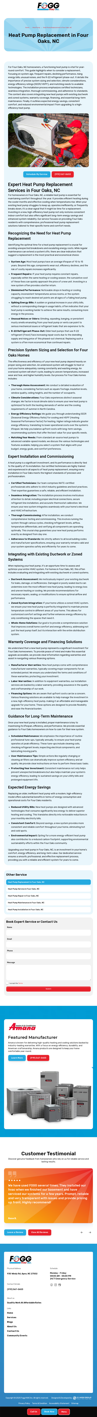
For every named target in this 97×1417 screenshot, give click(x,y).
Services (11, 1317)
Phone (10, 951)
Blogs (10, 1322)
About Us (12, 1326)
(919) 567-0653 (15, 1289)
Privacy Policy (24, 1403)
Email (9, 939)
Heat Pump (36, 27)
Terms (20, 983)
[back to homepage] (48, 6)
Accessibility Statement (59, 1403)
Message (11, 962)
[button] (64, 1412)
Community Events (17, 1335)
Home (27, 27)
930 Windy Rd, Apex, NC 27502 (22, 1273)
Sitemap (74, 1403)
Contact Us (13, 1331)
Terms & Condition (39, 1403)
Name (9, 927)
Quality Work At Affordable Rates (24, 1302)
